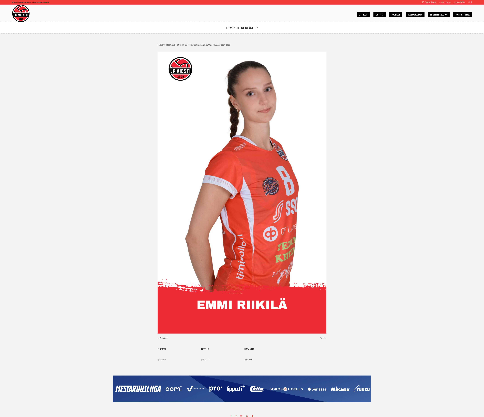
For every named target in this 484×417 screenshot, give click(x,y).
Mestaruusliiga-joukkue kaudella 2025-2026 (211, 45)
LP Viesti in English (429, 2)
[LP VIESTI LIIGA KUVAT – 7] (242, 193)
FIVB (470, 2)
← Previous (162, 338)
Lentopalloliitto (459, 2)
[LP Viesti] (242, 389)
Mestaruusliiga (444, 2)
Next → (323, 338)
